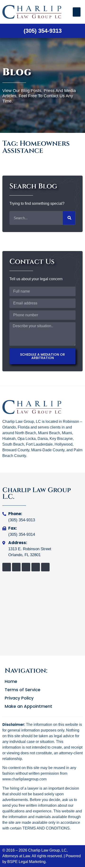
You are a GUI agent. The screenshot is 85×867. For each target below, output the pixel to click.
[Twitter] (16, 567)
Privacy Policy (19, 698)
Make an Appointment (28, 706)
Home (11, 681)
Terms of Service (22, 689)
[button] (77, 12)
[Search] (69, 218)
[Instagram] (35, 567)
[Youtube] (45, 567)
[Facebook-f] (6, 567)
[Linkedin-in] (26, 567)
